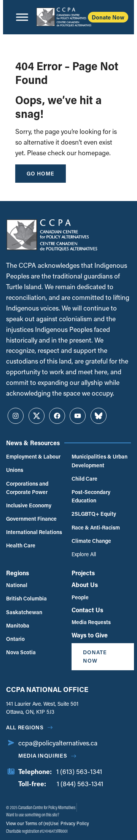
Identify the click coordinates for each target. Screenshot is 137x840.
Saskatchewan (24, 612)
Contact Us (87, 610)
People (80, 597)
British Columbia (26, 598)
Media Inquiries (42, 755)
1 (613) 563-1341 (79, 771)
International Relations (34, 532)
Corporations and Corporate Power (27, 488)
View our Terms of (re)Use (32, 823)
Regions (17, 573)
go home (40, 173)
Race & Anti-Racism (96, 527)
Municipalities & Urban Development (99, 460)
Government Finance (31, 518)
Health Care (20, 545)
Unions (14, 469)
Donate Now (108, 17)
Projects (83, 573)
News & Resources (33, 443)
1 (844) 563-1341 (80, 783)
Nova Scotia (21, 652)
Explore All (84, 554)
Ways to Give (90, 635)
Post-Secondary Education (91, 496)
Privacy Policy (74, 823)
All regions (25, 727)
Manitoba (17, 625)
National (16, 585)
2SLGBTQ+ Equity (94, 513)
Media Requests (91, 622)
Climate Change (91, 540)
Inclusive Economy (28, 505)
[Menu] (22, 17)
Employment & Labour (33, 456)
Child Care (84, 478)
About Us (85, 585)
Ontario (15, 638)
